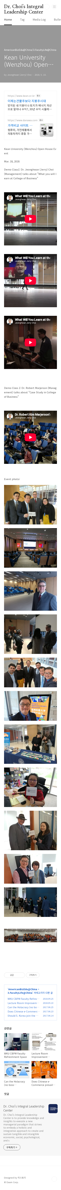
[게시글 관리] (21, 975)
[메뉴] (54, 6)
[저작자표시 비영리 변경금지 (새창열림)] (44, 975)
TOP (54, 1179)
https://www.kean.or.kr (21, 95)
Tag (22, 19)
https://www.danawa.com (22, 120)
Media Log (39, 19)
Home (8, 19)
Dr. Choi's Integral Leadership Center (24, 6)
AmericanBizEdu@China (22, 989)
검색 (46, 6)
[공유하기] (17, 975)
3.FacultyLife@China (20, 992)
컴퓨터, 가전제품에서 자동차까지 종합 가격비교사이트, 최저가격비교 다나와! (20, 131)
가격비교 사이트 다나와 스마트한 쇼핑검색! (20, 125)
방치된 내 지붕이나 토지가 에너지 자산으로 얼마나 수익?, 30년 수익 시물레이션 (30, 107)
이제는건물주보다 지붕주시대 (27, 101)
